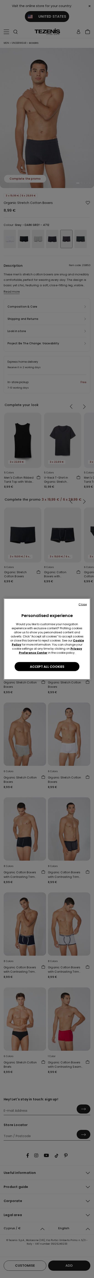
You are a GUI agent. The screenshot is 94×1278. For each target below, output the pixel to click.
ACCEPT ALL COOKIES (47, 666)
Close (82, 604)
